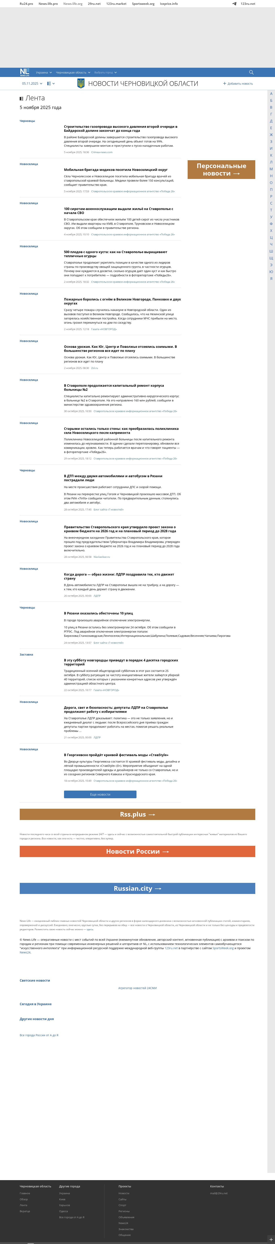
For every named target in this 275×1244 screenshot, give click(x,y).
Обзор (24, 1199)
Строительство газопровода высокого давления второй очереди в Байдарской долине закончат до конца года (120, 128)
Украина (64, 1193)
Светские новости (35, 980)
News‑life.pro (48, 4)
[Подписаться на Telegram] (234, 3)
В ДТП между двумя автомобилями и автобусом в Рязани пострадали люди (113, 478)
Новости (124, 1193)
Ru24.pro (26, 4)
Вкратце (25, 1211)
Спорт (122, 1205)
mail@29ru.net (219, 1193)
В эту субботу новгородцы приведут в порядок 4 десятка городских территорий (121, 662)
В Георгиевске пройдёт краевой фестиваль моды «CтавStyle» (116, 755)
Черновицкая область (35, 1186)
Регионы (124, 1211)
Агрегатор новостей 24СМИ (137, 988)
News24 (25, 952)
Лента (35, 97)
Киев (62, 1199)
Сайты (122, 1199)
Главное (25, 1193)
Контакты (217, 1186)
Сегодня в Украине (36, 1004)
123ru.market (116, 4)
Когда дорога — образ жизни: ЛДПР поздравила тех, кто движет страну (119, 576)
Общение (125, 1235)
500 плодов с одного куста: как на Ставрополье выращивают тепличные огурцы (115, 254)
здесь (90, 929)
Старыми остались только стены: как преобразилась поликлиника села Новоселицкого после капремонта (121, 430)
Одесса (63, 1211)
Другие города (69, 1186)
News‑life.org (72, 4)
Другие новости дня (37, 1019)
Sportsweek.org (143, 4)
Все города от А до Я (71, 1217)
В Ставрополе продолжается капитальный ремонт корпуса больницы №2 (114, 387)
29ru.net (94, 4)
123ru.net (248, 4)
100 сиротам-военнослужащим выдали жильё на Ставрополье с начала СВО (118, 211)
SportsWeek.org (223, 948)
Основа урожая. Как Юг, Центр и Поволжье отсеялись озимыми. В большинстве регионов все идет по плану (120, 348)
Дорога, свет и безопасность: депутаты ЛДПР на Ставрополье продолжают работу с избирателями (116, 709)
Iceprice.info (169, 4)
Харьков (64, 1205)
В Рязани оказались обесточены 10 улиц (98, 613)
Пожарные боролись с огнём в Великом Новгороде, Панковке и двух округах (122, 301)
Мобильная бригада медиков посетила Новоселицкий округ (116, 169)
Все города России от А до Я (39, 1035)
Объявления (126, 1217)
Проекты (125, 1186)
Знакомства (126, 1229)
